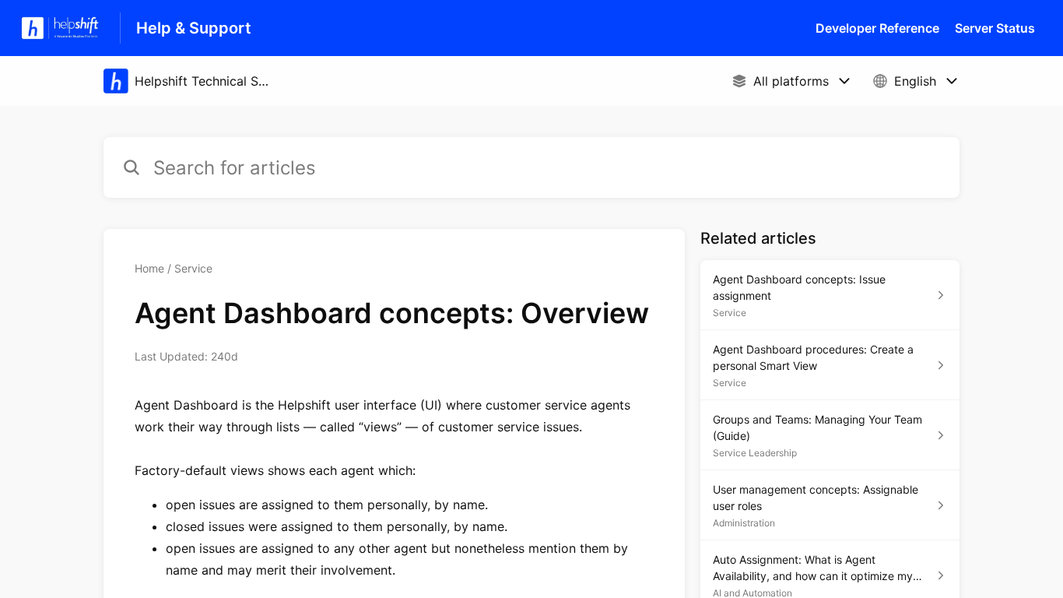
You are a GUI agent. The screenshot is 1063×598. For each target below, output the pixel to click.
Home (149, 268)
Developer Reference (877, 28)
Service (193, 268)
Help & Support (193, 28)
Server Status (995, 28)
